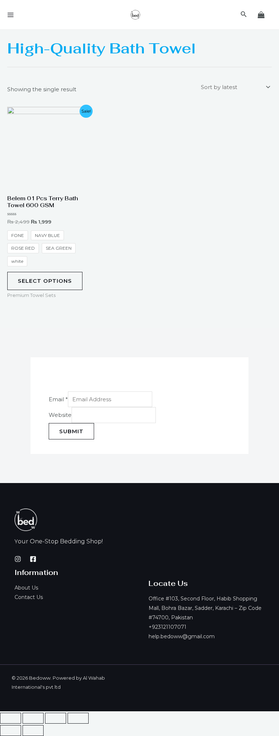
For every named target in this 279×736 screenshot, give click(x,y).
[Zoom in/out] (78, 718)
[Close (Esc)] (10, 718)
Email (58, 399)
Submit (71, 431)
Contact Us (29, 597)
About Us (26, 587)
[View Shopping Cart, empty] (261, 15)
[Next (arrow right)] (33, 730)
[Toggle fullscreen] (55, 718)
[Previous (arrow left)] (10, 730)
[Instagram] (18, 559)
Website (60, 415)
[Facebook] (33, 559)
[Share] (33, 718)
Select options (45, 280)
